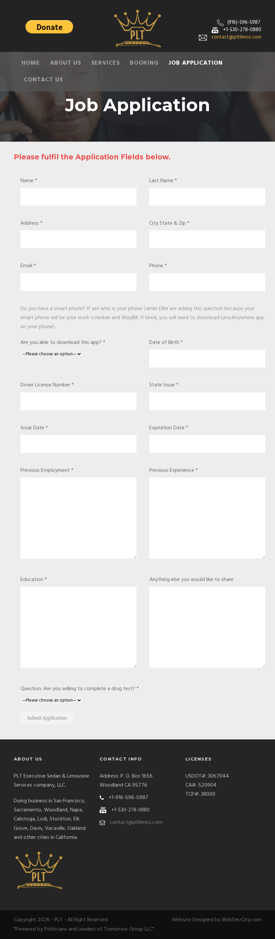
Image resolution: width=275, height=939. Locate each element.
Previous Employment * (46, 470)
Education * (33, 579)
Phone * (158, 266)
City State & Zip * (169, 223)
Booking (144, 63)
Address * (31, 223)
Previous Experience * (173, 470)
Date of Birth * (166, 342)
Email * (28, 266)
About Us (65, 63)
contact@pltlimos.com (236, 37)
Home (30, 63)
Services (105, 63)
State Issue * (163, 385)
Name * (28, 180)
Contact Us (43, 80)
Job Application (196, 63)
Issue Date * (34, 428)
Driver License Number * (47, 385)
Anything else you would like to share (191, 579)
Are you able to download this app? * (62, 342)
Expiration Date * (168, 428)
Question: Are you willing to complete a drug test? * (79, 688)
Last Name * (163, 180)
